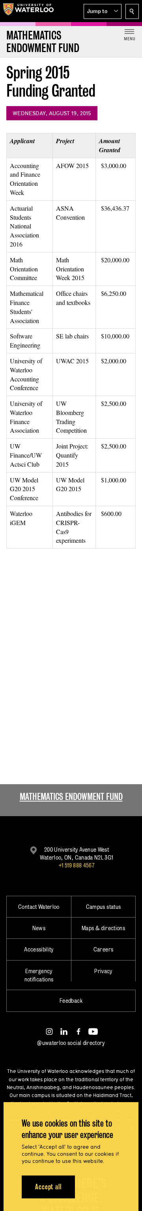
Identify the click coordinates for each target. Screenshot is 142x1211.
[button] (102, 11)
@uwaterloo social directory (71, 1042)
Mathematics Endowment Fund (71, 796)
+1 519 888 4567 (76, 865)
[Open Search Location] (132, 11)
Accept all (48, 1187)
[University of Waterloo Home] (28, 11)
